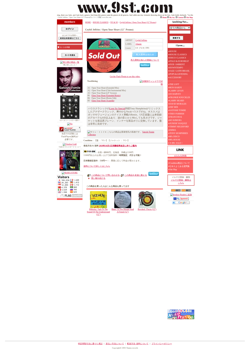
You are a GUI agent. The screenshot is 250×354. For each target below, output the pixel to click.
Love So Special (117, 108)
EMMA (173, 130)
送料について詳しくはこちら (97, 166)
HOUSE (173, 51)
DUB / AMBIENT (177, 64)
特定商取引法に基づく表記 (90, 343)
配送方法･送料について (137, 343)
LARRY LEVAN (177, 91)
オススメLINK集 (180, 155)
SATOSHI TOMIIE (178, 110)
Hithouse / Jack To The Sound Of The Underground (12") (98, 212)
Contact (181, 17)
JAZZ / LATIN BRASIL (180, 71)
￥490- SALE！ (176, 143)
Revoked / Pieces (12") (147, 209)
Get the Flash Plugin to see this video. (125, 76)
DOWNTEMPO (176, 67)
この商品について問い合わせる (105, 175)
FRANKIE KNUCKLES (180, 97)
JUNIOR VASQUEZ (178, 123)
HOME (88, 22)
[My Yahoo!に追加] (181, 199)
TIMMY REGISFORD (179, 126)
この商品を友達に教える (135, 175)
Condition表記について (180, 163)
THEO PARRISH (177, 114)
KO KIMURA (176, 120)
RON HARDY (176, 87)
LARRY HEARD (177, 100)
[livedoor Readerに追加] (181, 194)
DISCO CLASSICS (178, 58)
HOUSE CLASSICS (100, 22)
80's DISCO (175, 136)
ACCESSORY (176, 77)
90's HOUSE (175, 140)
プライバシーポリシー (162, 343)
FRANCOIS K (176, 117)
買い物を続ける (98, 178)
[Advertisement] (125, 246)
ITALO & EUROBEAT (179, 61)
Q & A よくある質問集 (180, 166)
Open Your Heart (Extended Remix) (106, 95)
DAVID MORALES (178, 104)
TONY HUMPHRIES (179, 133)
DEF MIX (174, 107)
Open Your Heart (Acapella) (102, 100)
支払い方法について (115, 343)
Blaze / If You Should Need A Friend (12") (123, 210)
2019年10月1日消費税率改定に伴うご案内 (118, 146)
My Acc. (172, 17)
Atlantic (138, 44)
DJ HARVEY (175, 94)
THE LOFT (174, 84)
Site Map (189, 17)
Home (164, 17)
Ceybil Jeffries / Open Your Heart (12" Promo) (138, 22)
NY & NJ (114, 22)
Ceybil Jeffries (141, 40)
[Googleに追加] (181, 203)
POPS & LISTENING (179, 74)
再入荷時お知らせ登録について (145, 60)
